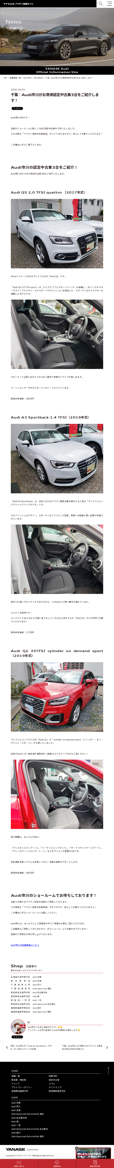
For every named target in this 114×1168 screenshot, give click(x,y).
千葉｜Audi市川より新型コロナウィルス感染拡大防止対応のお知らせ (82, 1047)
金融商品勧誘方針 (19, 1090)
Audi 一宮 (16, 1125)
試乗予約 (53, 1075)
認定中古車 (54, 1079)
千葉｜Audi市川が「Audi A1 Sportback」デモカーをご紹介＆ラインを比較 (31, 1047)
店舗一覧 (15, 1075)
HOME (14, 1070)
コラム (52, 1083)
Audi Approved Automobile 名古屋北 (29, 1128)
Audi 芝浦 (16, 1110)
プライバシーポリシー (22, 1087)
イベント (15, 1083)
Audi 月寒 (16, 1102)
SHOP (14, 1097)
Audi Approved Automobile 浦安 (27, 1113)
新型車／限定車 (18, 1079)
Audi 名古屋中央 (19, 1117)
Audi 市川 (16, 1106)
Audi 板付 (16, 1132)
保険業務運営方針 (57, 1090)
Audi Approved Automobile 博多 (27, 1136)
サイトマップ (55, 1087)
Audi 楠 (15, 1121)
